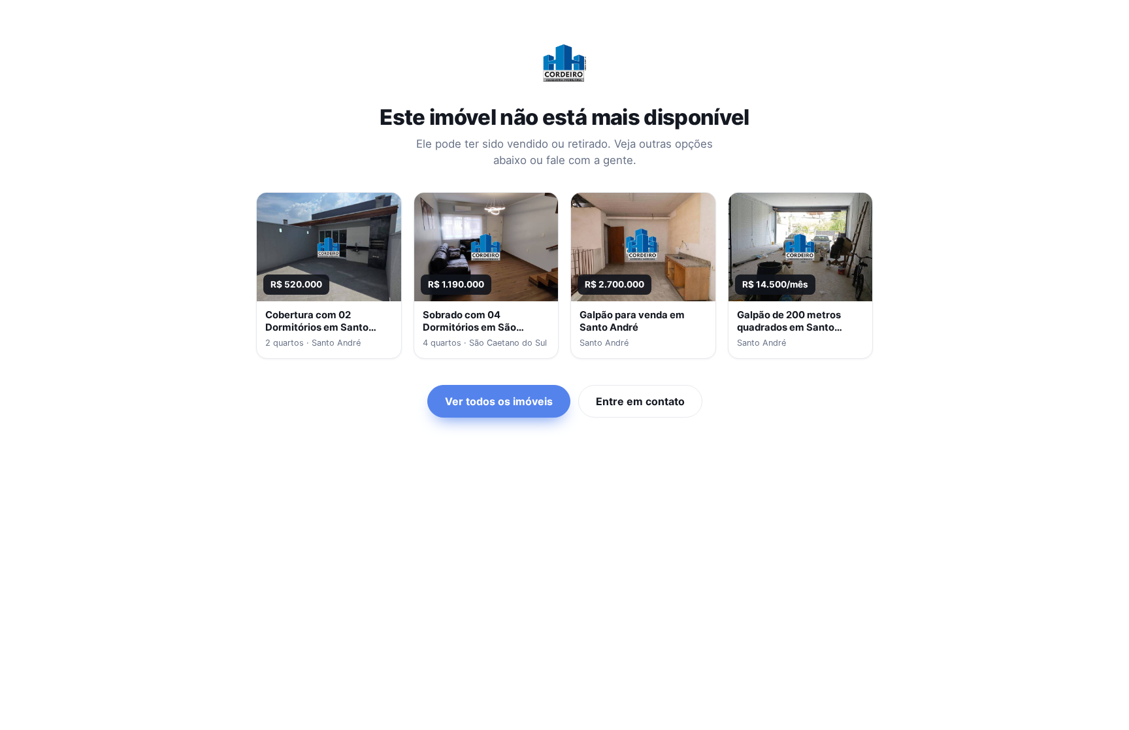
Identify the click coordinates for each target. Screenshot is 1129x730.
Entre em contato (640, 401)
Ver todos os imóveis (499, 401)
